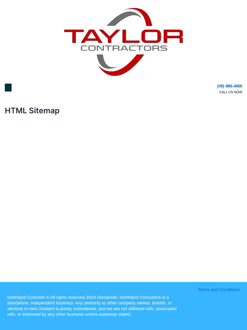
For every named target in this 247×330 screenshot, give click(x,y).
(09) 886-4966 (229, 86)
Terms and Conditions (219, 289)
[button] (8, 88)
